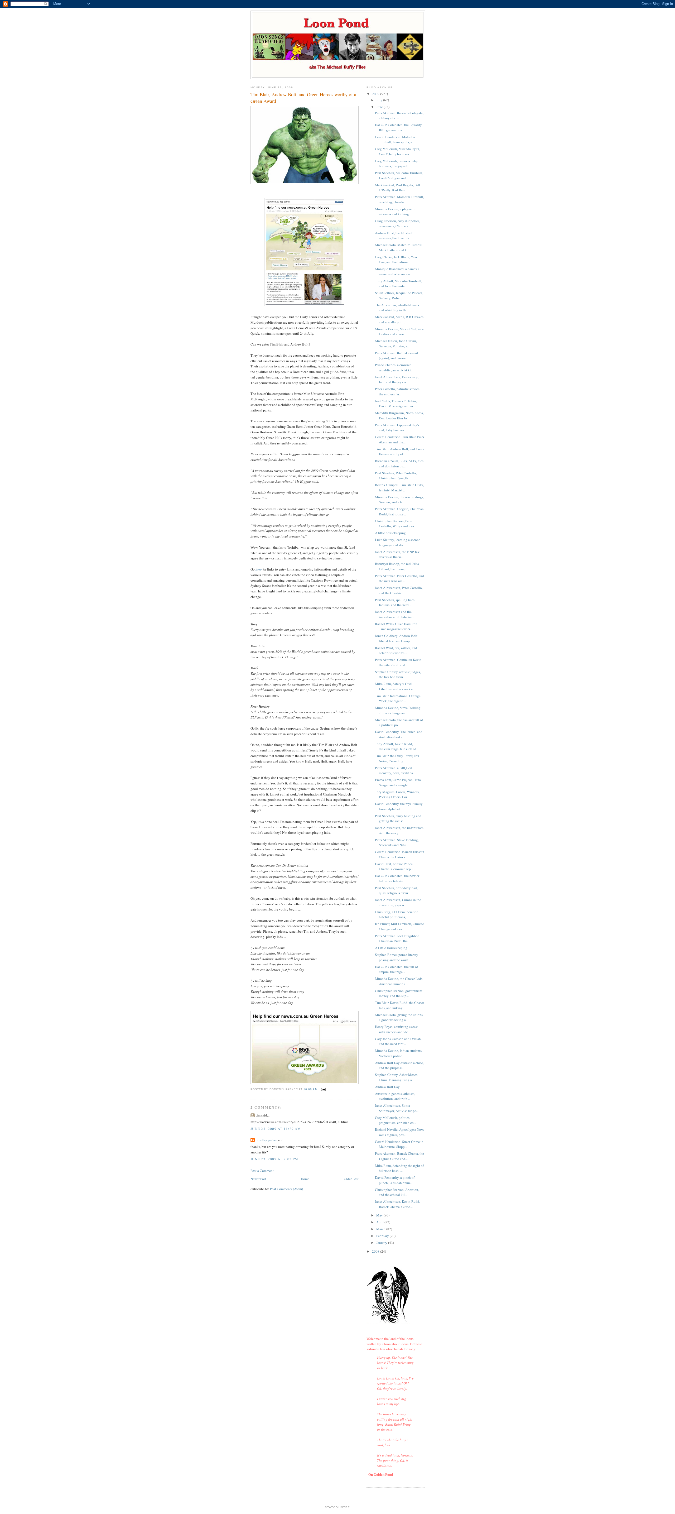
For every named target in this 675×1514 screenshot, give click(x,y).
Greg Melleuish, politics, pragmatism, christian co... (395, 1120)
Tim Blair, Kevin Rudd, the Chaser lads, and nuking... (399, 1005)
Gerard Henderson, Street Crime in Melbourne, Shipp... (399, 1144)
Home (305, 1178)
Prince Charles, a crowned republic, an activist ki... (394, 367)
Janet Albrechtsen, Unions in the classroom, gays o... (398, 902)
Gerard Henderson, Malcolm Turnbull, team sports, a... (395, 140)
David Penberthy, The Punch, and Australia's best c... (398, 734)
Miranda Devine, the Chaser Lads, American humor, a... (399, 981)
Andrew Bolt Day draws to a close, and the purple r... (399, 1065)
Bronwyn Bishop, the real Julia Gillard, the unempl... (397, 566)
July (379, 100)
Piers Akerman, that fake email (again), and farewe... (396, 356)
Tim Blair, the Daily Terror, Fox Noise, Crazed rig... (397, 758)
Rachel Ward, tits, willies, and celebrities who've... (396, 650)
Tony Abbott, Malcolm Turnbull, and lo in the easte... (398, 284)
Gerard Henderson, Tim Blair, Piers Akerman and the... (399, 439)
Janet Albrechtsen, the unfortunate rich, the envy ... (399, 830)
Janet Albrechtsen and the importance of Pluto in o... (395, 614)
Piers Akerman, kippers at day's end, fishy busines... (397, 428)
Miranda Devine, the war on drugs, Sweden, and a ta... (399, 500)
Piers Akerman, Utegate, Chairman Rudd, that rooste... (399, 511)
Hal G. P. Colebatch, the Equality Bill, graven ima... (398, 127)
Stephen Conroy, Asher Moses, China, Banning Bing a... (396, 1077)
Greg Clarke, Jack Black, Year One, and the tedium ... (396, 260)
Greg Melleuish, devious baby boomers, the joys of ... (396, 164)
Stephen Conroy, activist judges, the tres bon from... (398, 674)
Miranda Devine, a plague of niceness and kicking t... (395, 212)
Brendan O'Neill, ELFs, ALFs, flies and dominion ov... (399, 463)
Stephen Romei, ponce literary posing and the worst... (396, 957)
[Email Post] (323, 1089)
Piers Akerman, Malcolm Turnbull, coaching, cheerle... (399, 199)
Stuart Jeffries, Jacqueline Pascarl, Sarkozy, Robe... (399, 295)
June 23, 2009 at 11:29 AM (275, 1128)
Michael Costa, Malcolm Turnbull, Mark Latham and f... (399, 247)
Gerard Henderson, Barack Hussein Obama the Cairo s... (399, 854)
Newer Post (258, 1178)
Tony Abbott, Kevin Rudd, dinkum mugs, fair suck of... (396, 746)
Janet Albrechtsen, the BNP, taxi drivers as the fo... (398, 554)
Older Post (351, 1178)
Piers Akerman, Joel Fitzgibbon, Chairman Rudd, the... (397, 938)
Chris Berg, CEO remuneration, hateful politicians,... (397, 914)
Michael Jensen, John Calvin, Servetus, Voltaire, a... (396, 343)
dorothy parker (266, 1140)
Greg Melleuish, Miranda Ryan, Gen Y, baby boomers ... (397, 151)
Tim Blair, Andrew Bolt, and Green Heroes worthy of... (399, 452)
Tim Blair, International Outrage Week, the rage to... (398, 698)
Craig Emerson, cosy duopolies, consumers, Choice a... (397, 223)
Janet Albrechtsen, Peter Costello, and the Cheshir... (399, 590)
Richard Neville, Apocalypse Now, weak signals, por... (399, 1132)
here (258, 569)
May (380, 1215)
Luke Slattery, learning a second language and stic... (398, 542)
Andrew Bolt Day (387, 1086)
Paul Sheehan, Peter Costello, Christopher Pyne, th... (396, 476)
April (380, 1222)
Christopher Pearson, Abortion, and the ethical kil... (397, 1192)
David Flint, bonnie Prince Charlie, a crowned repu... (395, 866)
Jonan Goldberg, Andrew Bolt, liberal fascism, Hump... (396, 638)
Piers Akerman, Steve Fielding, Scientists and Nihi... (397, 842)
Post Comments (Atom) (286, 1188)
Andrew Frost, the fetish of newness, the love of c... (393, 236)
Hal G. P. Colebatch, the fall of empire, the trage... (396, 969)
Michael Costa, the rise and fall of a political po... (399, 722)
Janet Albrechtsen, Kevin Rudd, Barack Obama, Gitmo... (397, 1204)
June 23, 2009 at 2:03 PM (274, 1159)
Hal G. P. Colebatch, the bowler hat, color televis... (397, 878)
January (382, 1242)
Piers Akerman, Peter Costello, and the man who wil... (399, 578)
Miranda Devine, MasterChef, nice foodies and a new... (399, 332)
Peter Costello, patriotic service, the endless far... (397, 391)
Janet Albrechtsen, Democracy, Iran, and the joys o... (396, 380)
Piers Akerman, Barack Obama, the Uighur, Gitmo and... (399, 1156)
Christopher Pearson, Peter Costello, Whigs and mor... (395, 524)
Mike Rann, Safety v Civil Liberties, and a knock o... (395, 686)
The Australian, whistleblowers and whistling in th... (397, 308)
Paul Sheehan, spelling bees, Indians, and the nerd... (395, 602)
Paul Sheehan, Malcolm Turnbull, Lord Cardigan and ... (399, 175)
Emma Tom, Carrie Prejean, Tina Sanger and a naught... (398, 782)
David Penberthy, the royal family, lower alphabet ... (399, 806)
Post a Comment (262, 1170)
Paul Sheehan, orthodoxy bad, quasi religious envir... (396, 890)
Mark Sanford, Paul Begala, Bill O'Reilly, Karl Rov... (397, 188)
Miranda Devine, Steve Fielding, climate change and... (398, 710)
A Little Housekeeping (391, 947)
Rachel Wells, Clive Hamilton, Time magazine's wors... (396, 626)
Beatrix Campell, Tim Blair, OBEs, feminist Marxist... (399, 487)
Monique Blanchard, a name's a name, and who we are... (397, 271)
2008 (376, 1251)
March (381, 1228)
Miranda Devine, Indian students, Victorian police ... (398, 1053)
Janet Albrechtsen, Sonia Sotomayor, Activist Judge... (396, 1108)
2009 (376, 94)
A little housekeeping (390, 532)
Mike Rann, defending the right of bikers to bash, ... (399, 1168)
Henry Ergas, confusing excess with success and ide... (396, 1029)
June (380, 106)
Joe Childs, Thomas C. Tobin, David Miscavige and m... (396, 404)
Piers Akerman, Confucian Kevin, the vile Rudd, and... (398, 662)
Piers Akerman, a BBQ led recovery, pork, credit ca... (395, 770)
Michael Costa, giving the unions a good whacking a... (399, 1017)
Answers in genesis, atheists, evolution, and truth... (395, 1096)
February (383, 1235)
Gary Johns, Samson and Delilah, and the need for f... (398, 1041)
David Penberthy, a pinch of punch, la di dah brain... (394, 1180)
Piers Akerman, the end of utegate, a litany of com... (399, 116)
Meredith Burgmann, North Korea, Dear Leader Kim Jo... (399, 415)
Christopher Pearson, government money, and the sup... (398, 993)
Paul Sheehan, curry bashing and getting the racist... (398, 818)
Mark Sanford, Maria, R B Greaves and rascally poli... (399, 319)
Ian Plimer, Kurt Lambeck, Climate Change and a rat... (399, 926)
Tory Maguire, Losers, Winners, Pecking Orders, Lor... (397, 794)
